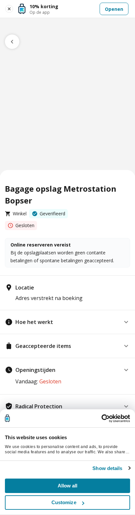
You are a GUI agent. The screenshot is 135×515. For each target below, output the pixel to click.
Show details (107, 468)
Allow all (68, 485)
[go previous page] (12, 41)
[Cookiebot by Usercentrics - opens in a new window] (101, 418)
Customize (63, 502)
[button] (67, 322)
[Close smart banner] (9, 9)
